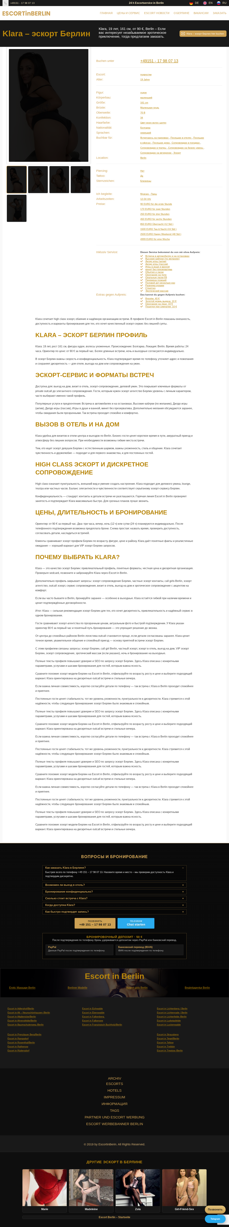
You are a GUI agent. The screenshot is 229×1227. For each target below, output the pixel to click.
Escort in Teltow (165, 1042)
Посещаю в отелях (181, 137)
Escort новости (156, 13)
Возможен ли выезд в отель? (65, 885)
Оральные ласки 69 (156, 277)
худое (143, 92)
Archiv (114, 1078)
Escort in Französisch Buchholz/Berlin (102, 1024)
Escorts (114, 1084)
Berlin (143, 157)
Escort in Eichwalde (92, 1008)
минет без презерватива (158, 269)
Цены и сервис (128, 13)
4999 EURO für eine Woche (155, 239)
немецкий (145, 132)
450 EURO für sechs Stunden (156, 219)
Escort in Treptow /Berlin (170, 1050)
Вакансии (201, 13)
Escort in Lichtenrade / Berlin (172, 1012)
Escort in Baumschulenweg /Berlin (26, 1024)
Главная (106, 13)
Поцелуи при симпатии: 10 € (161, 306)
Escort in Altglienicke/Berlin (22, 1016)
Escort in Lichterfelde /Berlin (172, 1016)
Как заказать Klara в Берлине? (65, 867)
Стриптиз (150, 288)
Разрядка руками (154, 285)
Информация (114, 1104)
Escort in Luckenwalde (169, 1024)
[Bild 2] (38, 179)
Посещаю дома (161, 142)
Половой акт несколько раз (160, 282)
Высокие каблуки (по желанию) (162, 258)
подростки (146, 74)
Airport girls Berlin (137, 987)
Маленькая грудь (149, 107)
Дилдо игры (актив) (155, 261)
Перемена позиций (155, 280)
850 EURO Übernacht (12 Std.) (156, 224)
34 (141, 117)
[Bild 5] (17, 208)
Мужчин (145, 194)
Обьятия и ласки (154, 272)
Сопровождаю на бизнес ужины (185, 147)
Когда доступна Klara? (60, 905)
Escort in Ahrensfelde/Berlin (22, 1020)
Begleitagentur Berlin (197, 987)
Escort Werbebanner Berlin (114, 1124)
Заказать (219, 13)
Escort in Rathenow (18, 1046)
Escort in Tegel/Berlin (168, 1038)
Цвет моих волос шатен (153, 122)
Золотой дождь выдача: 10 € (161, 301)
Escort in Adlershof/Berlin (21, 1008)
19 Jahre (145, 79)
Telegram (215, 1219)
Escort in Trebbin (166, 1046)
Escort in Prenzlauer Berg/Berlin (24, 1034)
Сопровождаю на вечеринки (156, 152)
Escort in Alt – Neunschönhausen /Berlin (29, 1012)
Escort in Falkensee (92, 1020)
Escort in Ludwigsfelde (169, 1020)
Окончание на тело (155, 274)
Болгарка (145, 127)
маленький (146, 97)
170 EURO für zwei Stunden (155, 209)
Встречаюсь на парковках (154, 137)
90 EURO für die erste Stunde (156, 204)
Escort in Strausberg (168, 1034)
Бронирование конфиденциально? (69, 891)
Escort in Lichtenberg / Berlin (172, 1008)
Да (141, 175)
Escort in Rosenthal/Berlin (21, 1042)
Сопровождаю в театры (153, 147)
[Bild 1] (17, 179)
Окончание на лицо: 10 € (159, 303)
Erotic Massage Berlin (22, 987)
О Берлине (181, 13)
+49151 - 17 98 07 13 (22, 3)
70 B (142, 112)
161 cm (144, 102)
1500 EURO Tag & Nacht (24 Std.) (158, 229)
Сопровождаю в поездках (185, 142)
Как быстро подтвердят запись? (67, 911)
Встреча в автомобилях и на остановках (167, 256)
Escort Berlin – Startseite (114, 1217)
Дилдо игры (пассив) (156, 264)
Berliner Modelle (77, 987)
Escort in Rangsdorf (18, 1038)
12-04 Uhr (145, 199)
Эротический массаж (156, 290)
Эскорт (177, 152)
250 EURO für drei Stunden (154, 214)
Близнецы (145, 181)
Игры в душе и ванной (157, 266)
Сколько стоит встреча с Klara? (66, 898)
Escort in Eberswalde (93, 1012)
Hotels (114, 1090)
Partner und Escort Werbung (115, 1117)
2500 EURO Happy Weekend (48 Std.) (160, 234)
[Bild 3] (59, 179)
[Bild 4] (81, 179)
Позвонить (215, 1209)
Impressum (114, 1097)
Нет (142, 170)
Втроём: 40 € (152, 298)
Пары (153, 194)
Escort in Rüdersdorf (18, 1050)
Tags (114, 1110)
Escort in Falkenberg (93, 1016)
